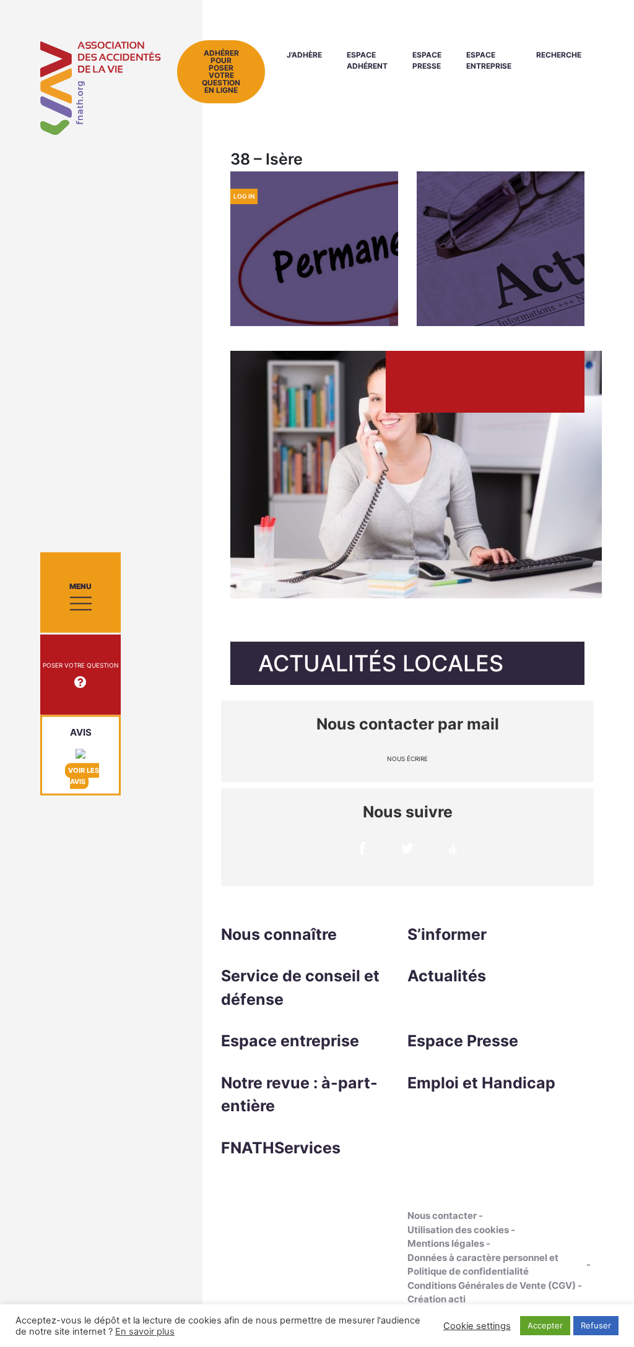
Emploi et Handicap (481, 1083)
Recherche (558, 54)
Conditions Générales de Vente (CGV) (491, 1285)
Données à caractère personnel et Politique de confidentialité (482, 1265)
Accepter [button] (545, 1325)
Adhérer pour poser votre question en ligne (221, 71)
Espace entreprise (488, 60)
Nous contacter (442, 1215)
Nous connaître (279, 934)
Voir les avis (83, 776)
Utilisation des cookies (458, 1230)
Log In (243, 196)
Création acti (436, 1299)
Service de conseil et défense (300, 987)
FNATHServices (281, 1147)
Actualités (446, 975)
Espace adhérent (367, 60)
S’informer (447, 934)
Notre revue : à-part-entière (299, 1095)
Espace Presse (426, 60)
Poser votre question (81, 665)
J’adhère (304, 54)
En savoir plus (145, 1331)
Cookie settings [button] (477, 1326)
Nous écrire (407, 758)
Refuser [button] (596, 1325)
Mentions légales (445, 1243)
